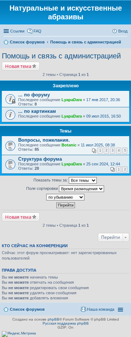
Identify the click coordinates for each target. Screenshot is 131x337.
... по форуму (34, 94)
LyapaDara (71, 99)
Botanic (68, 145)
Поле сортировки (42, 188)
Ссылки (17, 31)
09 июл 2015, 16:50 (103, 116)
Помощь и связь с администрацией (61, 56)
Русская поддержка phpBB (66, 323)
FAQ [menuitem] (37, 31)
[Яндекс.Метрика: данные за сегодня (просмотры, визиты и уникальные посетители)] (19, 334)
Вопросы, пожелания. (44, 140)
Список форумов (27, 309)
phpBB (53, 319)
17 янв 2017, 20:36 (103, 99)
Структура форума (40, 159)
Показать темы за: (51, 180)
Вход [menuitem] (122, 31)
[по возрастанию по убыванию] (65, 197)
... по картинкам (37, 111)
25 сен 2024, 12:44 (103, 164)
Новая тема (18, 66)
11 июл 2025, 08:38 (98, 145)
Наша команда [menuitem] (100, 309)
